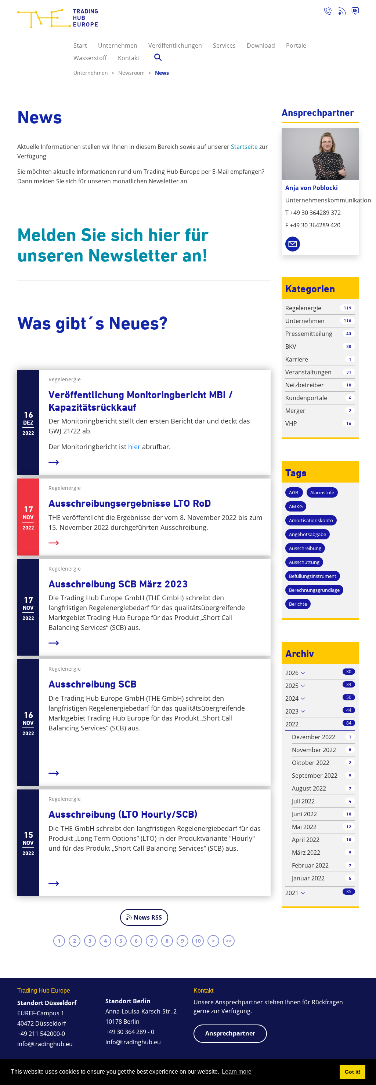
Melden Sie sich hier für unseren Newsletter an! (113, 245)
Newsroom (134, 72)
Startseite (244, 147)
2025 (292, 686)
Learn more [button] (237, 1071)
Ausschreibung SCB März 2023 (118, 584)
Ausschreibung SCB (92, 684)
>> (229, 940)
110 (347, 320)
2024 (292, 698)
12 (348, 826)
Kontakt (129, 58)
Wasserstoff (90, 58)
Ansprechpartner (230, 1033)
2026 (292, 673)
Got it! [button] (353, 1072)
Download (261, 45)
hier (134, 446)
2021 (292, 893)
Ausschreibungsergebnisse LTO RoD (129, 503)
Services (224, 45)
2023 (292, 711)
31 (348, 372)
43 (348, 333)
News (162, 72)
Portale (296, 45)
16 (348, 423)
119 (347, 308)
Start (80, 45)
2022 (292, 724)
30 (348, 346)
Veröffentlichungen (175, 45)
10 (198, 940)
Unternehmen (117, 45)
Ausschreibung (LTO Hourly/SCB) (123, 814)
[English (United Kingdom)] (352, 12)
